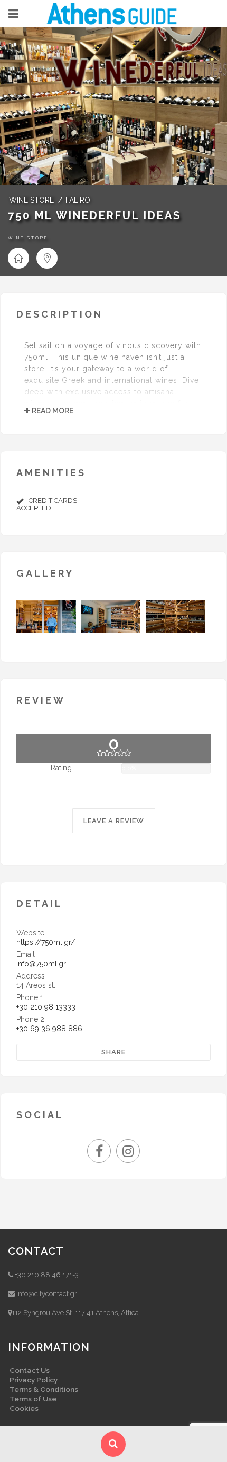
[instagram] (128, 1153)
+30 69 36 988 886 (49, 1028)
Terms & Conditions (44, 1389)
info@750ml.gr (41, 964)
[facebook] (101, 1153)
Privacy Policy (34, 1380)
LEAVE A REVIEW (113, 821)
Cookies (24, 1408)
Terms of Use (33, 1399)
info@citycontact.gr (46, 1294)
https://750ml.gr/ (45, 942)
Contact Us (30, 1370)
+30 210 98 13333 (45, 1007)
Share (113, 1052)
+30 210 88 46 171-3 (47, 1275)
